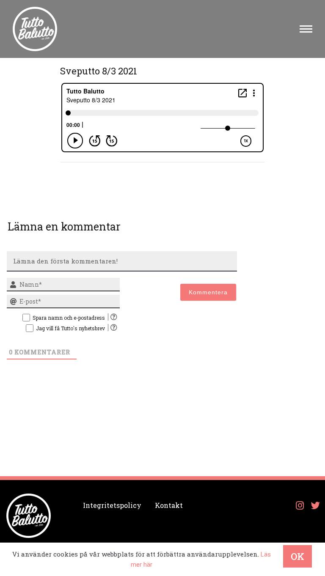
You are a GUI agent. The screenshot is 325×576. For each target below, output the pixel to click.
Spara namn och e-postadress (69, 317)
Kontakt (169, 505)
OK (297, 556)
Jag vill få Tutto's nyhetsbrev (70, 328)
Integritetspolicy (112, 505)
